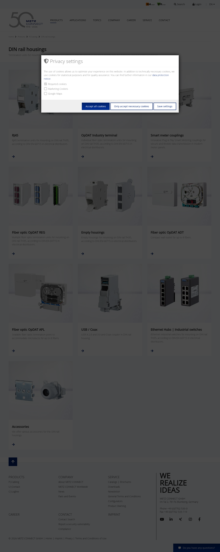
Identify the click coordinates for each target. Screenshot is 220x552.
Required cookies (57, 84)
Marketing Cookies (58, 88)
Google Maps (55, 93)
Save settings (164, 106)
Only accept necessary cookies (131, 106)
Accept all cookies (96, 106)
